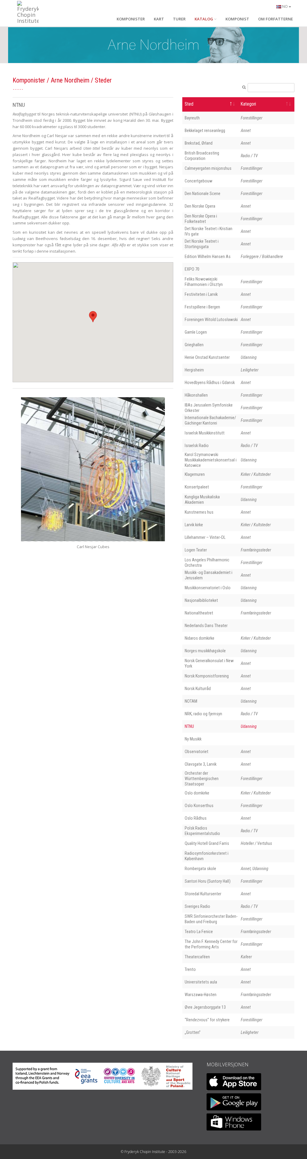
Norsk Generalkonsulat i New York (209, 663)
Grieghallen (194, 344)
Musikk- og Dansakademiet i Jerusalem (208, 575)
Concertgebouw (198, 181)
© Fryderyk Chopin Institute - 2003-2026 (153, 1151)
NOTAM (191, 701)
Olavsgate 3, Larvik (200, 764)
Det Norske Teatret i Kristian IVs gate (208, 231)
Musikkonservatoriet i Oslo (208, 587)
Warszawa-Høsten (200, 994)
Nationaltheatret (199, 613)
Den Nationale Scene (202, 193)
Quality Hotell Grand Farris (207, 843)
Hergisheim (194, 370)
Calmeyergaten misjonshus (208, 168)
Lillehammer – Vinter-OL (205, 537)
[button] (93, 317)
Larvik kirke (194, 524)
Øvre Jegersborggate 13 (205, 1007)
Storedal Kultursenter (203, 893)
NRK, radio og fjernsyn (203, 713)
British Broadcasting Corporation (202, 156)
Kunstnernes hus (199, 512)
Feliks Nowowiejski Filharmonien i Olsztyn (204, 282)
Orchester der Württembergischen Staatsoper (202, 778)
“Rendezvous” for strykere (207, 1019)
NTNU (189, 726)
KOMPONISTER (131, 19)
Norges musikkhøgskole (205, 650)
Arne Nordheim (70, 80)
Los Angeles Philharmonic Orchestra (207, 562)
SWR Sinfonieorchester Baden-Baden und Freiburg (211, 919)
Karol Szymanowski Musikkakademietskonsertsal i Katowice (211, 460)
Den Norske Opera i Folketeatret (201, 219)
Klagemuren (195, 474)
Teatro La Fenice (199, 931)
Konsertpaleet (197, 487)
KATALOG (204, 19)
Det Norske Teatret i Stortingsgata (202, 244)
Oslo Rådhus (196, 818)
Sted (189, 104)
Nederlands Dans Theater (206, 625)
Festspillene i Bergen (202, 307)
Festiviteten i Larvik (201, 294)
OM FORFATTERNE (275, 19)
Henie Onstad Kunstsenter (207, 357)
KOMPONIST (237, 19)
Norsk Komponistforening (207, 676)
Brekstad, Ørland (199, 143)
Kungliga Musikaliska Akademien (202, 499)
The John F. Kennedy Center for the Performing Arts (211, 944)
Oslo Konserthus (199, 805)
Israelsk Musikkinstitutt (205, 433)
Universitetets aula (201, 982)
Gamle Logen (196, 332)
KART (159, 19)
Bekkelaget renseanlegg (205, 130)
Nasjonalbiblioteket (201, 600)
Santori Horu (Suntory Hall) (208, 881)
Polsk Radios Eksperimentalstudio (202, 831)
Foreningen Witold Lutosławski (211, 319)
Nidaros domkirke (199, 638)
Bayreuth (192, 118)
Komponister (29, 80)
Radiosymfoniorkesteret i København (206, 856)
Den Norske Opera (200, 206)
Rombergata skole (200, 868)
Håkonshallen (196, 395)
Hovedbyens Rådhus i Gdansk (210, 382)
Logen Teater (196, 550)
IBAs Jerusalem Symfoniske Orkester (209, 408)
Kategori (248, 104)
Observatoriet (196, 751)
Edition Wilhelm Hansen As (208, 256)
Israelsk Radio (197, 445)
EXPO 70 (192, 269)
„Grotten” (193, 1032)
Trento (190, 969)
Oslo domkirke (197, 793)
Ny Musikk (193, 739)
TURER (179, 19)
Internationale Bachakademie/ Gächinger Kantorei (210, 420)
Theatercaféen (197, 956)
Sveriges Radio (197, 906)
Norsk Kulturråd (198, 688)
